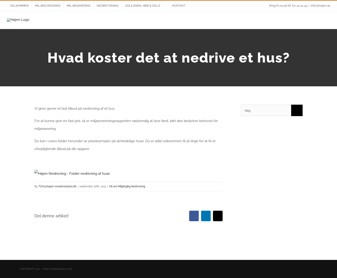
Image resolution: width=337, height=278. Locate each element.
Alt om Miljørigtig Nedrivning (127, 186)
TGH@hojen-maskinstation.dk (57, 186)
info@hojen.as (320, 5)
